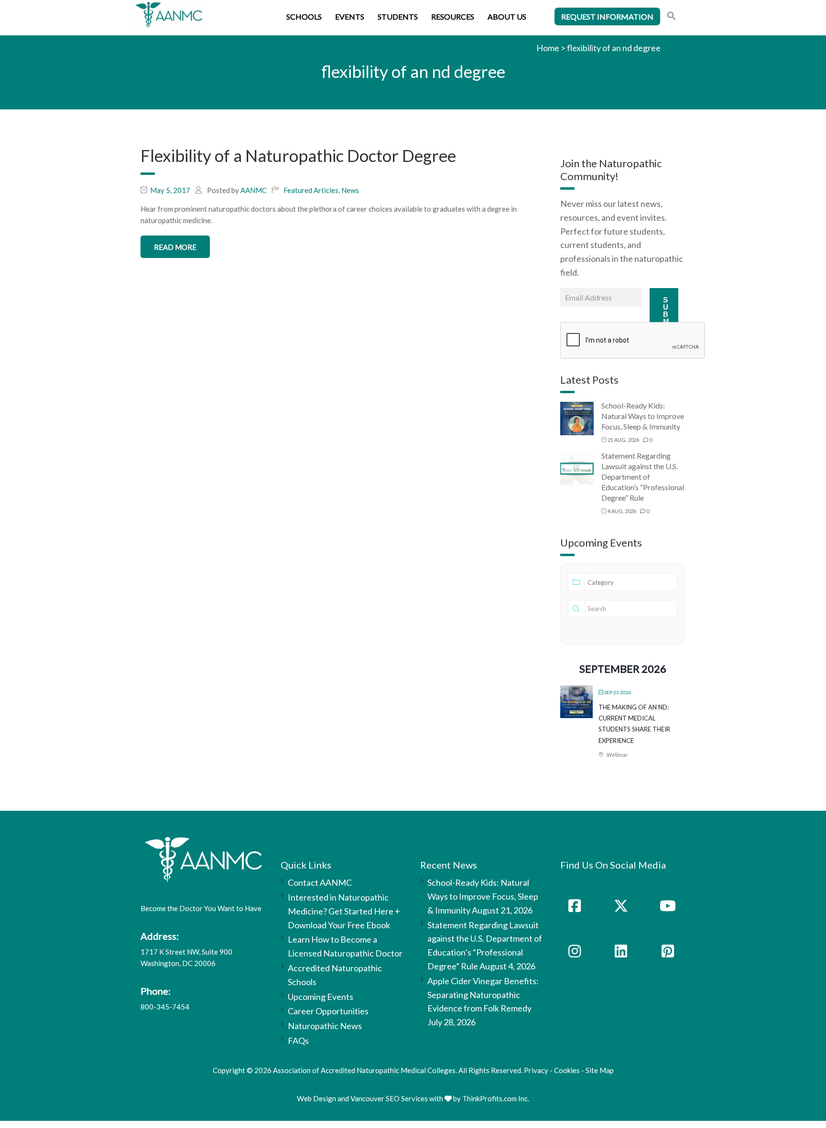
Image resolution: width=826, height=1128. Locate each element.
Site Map (600, 1070)
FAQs (298, 1040)
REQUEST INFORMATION (607, 16)
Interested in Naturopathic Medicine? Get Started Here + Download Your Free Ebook (344, 911)
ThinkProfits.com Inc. (495, 1098)
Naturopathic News (325, 1026)
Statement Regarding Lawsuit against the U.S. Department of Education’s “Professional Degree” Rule (642, 476)
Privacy (536, 1070)
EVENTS (349, 16)
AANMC (253, 190)
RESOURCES (452, 16)
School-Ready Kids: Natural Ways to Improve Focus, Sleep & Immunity (642, 416)
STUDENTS (398, 16)
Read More (175, 247)
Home (547, 48)
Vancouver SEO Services (389, 1098)
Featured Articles (310, 190)
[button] (671, 17)
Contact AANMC (320, 882)
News (350, 190)
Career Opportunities (328, 1011)
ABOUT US (507, 16)
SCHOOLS (304, 16)
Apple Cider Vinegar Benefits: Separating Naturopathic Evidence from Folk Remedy (483, 995)
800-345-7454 (165, 1006)
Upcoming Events (320, 996)
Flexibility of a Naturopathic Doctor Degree (298, 155)
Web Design (316, 1098)
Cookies (567, 1070)
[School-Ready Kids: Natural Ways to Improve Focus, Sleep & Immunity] (577, 417)
